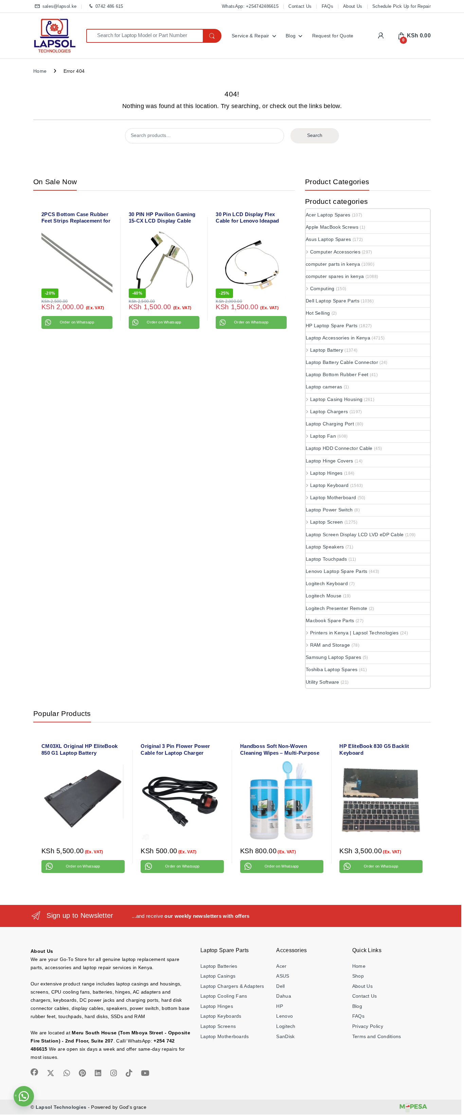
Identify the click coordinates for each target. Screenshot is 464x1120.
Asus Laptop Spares (328, 239)
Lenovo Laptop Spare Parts (337, 571)
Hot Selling (318, 313)
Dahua (283, 996)
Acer (281, 966)
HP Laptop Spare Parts (331, 325)
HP (279, 1006)
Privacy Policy (367, 1026)
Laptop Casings (217, 976)
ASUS (282, 976)
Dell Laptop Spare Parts (332, 300)
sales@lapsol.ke (59, 6)
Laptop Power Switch (329, 509)
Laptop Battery (326, 350)
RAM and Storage (330, 645)
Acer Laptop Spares (328, 214)
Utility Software (322, 682)
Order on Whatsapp (77, 322)
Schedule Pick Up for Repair (401, 6)
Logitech (285, 1026)
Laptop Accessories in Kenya (338, 337)
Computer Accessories (335, 252)
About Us (352, 6)
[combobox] (144, 36)
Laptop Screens (218, 1026)
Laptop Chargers (329, 411)
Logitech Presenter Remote (337, 608)
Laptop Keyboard (329, 485)
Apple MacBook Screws (332, 227)
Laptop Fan (323, 436)
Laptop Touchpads (326, 559)
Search (314, 135)
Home (40, 71)
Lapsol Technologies (61, 1107)
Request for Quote (333, 35)
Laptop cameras (324, 386)
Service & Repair (250, 35)
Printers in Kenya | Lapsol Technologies (354, 632)
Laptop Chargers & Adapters (232, 986)
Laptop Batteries (218, 966)
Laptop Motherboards (224, 1036)
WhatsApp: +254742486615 (250, 6)
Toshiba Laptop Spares (331, 669)
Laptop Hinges (326, 473)
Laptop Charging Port (330, 423)
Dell (280, 986)
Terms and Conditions (376, 1036)
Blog (291, 35)
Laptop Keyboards (221, 1016)
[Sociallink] (34, 1072)
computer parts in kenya (333, 264)
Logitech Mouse (323, 595)
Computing (322, 288)
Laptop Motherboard (333, 497)
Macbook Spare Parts (330, 620)
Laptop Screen (326, 522)
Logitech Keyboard (327, 583)
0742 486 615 (109, 6)
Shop (358, 976)
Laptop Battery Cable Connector (342, 362)
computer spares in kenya (335, 276)
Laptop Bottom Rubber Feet (337, 374)
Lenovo (284, 1016)
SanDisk (285, 1036)
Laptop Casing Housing (336, 399)
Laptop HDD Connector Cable (339, 448)
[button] (24, 1096)
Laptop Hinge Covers (329, 460)
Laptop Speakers (325, 546)
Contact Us (299, 6)
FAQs (327, 6)
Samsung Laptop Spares (333, 657)
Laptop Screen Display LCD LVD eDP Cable (355, 534)
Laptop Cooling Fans (223, 996)
